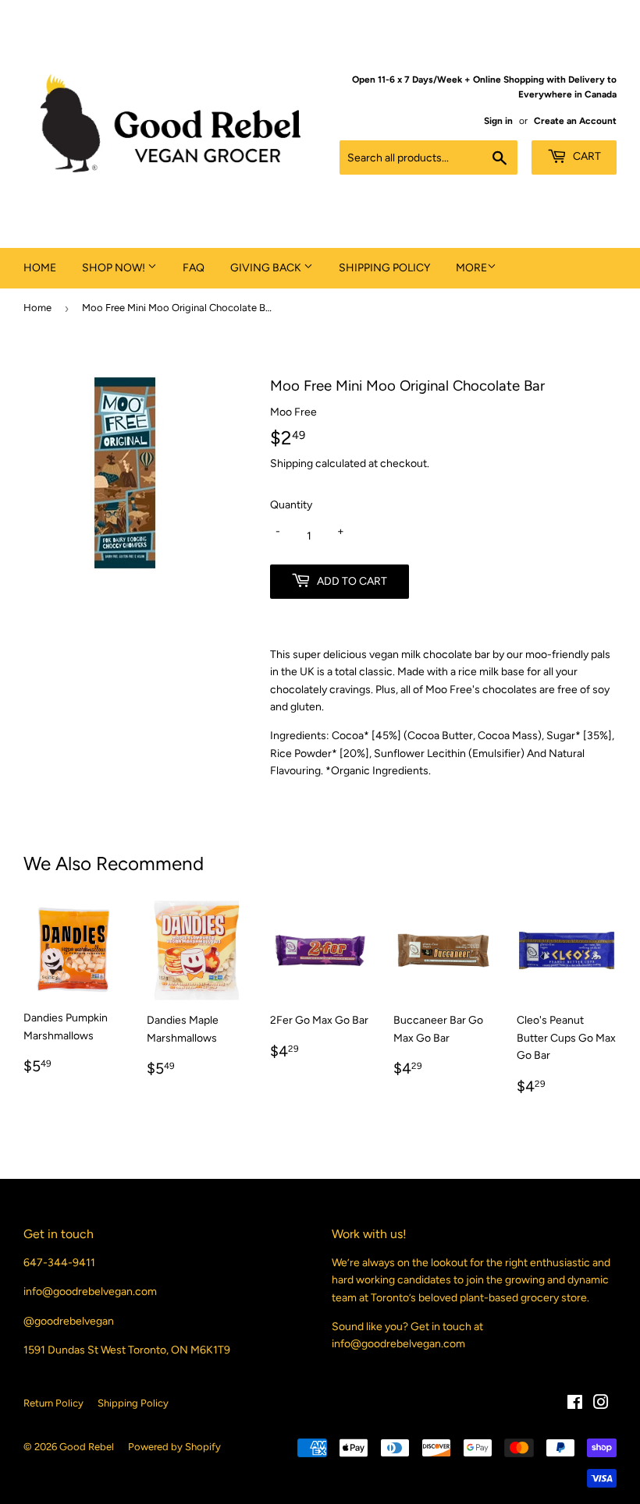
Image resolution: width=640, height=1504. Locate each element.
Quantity (291, 504)
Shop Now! (115, 267)
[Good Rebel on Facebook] (575, 1404)
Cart (586, 156)
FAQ (193, 267)
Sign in (498, 120)
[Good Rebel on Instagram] (601, 1404)
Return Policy (53, 1403)
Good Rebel (86, 1447)
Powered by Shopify (174, 1447)
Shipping (291, 463)
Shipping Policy (384, 267)
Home (39, 267)
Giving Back (267, 267)
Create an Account (575, 120)
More (471, 267)
